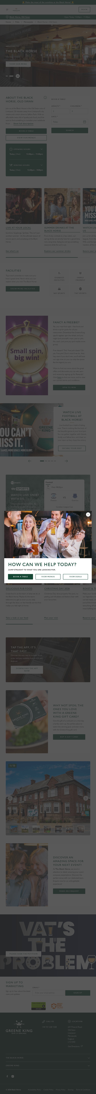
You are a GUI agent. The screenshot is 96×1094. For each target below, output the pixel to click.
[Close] (88, 514)
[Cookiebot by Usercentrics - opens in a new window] (82, 519)
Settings (84, 565)
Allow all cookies (78, 573)
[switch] (36, 556)
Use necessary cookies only (47, 573)
